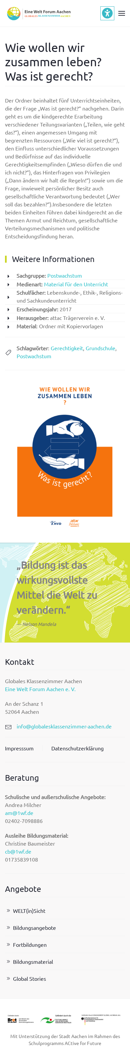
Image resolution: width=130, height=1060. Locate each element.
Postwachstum (64, 275)
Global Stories (29, 978)
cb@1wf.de (18, 851)
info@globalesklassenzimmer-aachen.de (64, 726)
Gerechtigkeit (67, 348)
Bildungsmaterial (33, 961)
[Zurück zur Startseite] (38, 13)
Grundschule (100, 348)
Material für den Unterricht (76, 284)
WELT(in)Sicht (29, 910)
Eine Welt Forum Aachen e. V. (40, 688)
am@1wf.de (19, 812)
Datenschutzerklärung (77, 748)
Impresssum (19, 748)
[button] (121, 13)
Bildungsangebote (34, 927)
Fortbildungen (30, 944)
